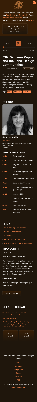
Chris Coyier (23, 15)
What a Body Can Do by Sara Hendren (17, 243)
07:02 (4, 172)
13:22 (4, 178)
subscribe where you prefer (12, 18)
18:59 (4, 187)
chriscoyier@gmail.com (18, 387)
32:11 (4, 198)
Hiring (9, 92)
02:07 (4, 160)
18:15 (4, 183)
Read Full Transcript (12, 293)
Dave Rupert (10, 15)
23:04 (4, 194)
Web (4, 140)
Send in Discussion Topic (15, 28)
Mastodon (18, 366)
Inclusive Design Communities (14, 228)
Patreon (31, 20)
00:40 (4, 156)
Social (8, 140)
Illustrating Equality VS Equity (14, 239)
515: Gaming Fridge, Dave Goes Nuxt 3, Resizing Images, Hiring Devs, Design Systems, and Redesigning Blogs (15, 324)
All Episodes (18, 369)
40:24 (4, 205)
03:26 (4, 165)
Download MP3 (28, 69)
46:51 (4, 210)
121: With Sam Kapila (9, 318)
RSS (18, 380)
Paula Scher (8, 235)
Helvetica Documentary (12, 232)
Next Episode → (27, 335)
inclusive (17, 92)
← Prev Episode (11, 334)
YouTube (18, 377)
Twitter (18, 363)
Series (18, 373)
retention (27, 92)
